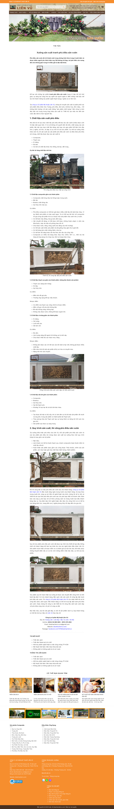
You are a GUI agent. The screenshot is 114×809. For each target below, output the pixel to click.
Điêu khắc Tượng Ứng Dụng (52, 737)
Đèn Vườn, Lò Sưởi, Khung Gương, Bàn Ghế (24, 741)
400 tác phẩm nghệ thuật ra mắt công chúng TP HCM (50, 644)
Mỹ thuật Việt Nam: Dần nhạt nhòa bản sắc (47, 647)
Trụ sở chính (45, 776)
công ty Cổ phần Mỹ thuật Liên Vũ (43, 104)
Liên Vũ (50, 613)
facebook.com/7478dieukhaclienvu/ (60, 629)
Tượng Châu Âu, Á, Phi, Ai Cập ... (21, 743)
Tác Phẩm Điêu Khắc (18, 739)
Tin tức (85, 12)
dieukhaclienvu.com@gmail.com (85, 8)
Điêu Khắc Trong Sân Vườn (51, 739)
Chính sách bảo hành (55, 797)
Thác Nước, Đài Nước (18, 733)
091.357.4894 (91, 6)
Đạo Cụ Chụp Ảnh (17, 729)
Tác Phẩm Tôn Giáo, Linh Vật (20, 745)
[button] (102, 23)
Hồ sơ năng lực (34, 12)
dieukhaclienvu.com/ (60, 626)
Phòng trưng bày (55, 776)
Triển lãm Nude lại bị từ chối (42, 642)
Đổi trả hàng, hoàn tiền (55, 795)
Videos (53, 12)
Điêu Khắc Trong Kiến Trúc (51, 733)
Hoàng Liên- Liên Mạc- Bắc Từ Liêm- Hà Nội (59, 620)
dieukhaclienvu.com (20, 777)
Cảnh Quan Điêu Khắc (50, 729)
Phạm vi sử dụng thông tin (56, 791)
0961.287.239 (80, 6)
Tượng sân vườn (16, 737)
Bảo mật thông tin (54, 790)
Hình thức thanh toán (55, 801)
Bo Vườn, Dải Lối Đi (49, 735)
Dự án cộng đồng (75, 12)
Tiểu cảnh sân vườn (97, 12)
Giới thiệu (22, 12)
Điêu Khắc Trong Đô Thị (50, 731)
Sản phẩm (45, 12)
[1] (63, 7)
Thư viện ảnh (62, 12)
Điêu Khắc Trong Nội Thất (51, 743)
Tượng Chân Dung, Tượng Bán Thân (22, 749)
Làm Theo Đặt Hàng (49, 741)
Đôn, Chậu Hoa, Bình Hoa (19, 735)
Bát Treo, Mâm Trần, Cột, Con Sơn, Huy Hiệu (24, 747)
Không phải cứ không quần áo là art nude (46, 649)
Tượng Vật (15, 731)
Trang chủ (14, 12)
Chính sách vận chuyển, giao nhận (58, 799)
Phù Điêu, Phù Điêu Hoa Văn (20, 751)
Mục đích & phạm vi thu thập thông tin (60, 793)
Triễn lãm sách (38, 640)
